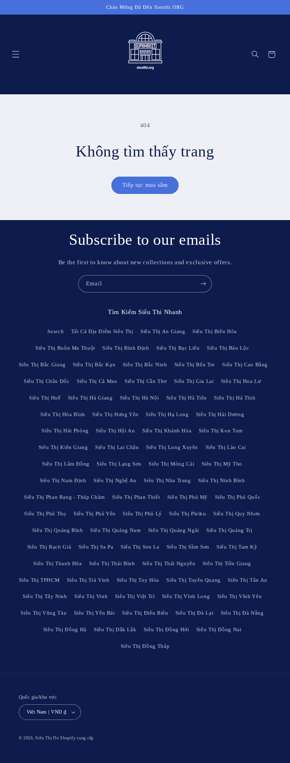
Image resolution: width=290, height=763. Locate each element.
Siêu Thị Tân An (247, 580)
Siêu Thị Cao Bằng (245, 364)
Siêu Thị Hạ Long (167, 414)
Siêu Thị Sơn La (140, 547)
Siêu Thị (43, 738)
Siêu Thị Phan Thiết (136, 497)
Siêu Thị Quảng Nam (115, 530)
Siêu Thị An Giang (162, 331)
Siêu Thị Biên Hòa (214, 331)
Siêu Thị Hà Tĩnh (234, 398)
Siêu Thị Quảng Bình (57, 530)
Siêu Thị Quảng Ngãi (173, 530)
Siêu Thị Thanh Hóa (57, 563)
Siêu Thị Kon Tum (221, 430)
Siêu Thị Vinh (91, 596)
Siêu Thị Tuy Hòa (138, 580)
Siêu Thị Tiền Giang (227, 563)
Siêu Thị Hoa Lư (241, 381)
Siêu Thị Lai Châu (117, 447)
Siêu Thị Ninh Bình (221, 480)
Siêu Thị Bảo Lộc (228, 348)
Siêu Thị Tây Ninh (45, 596)
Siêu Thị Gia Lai (194, 381)
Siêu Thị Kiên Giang (63, 447)
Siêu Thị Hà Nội (139, 398)
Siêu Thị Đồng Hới (166, 629)
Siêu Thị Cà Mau (97, 381)
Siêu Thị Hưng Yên (115, 414)
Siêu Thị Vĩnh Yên (239, 596)
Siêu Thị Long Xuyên (172, 447)
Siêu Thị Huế (45, 398)
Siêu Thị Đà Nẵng (242, 613)
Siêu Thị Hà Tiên (186, 398)
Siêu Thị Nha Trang (167, 480)
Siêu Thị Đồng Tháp (145, 646)
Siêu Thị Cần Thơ (145, 381)
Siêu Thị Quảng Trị (229, 530)
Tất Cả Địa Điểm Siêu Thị (102, 331)
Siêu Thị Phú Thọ (45, 513)
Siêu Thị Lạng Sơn (119, 464)
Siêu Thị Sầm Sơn (188, 547)
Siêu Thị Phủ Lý (142, 513)
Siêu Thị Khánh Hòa (166, 430)
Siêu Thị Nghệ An (115, 480)
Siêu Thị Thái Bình (112, 563)
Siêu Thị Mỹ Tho (222, 464)
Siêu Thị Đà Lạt (194, 613)
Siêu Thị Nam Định (63, 480)
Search (55, 331)
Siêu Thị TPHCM (39, 580)
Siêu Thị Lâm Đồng (65, 464)
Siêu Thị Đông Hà (65, 629)
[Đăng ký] (203, 283)
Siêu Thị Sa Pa (96, 547)
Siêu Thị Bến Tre (194, 364)
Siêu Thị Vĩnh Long (186, 596)
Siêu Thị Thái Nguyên (169, 563)
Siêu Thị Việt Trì (135, 596)
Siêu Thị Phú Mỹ (187, 497)
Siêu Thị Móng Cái (171, 464)
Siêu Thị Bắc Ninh (145, 364)
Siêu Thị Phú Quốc (238, 497)
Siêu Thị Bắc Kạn (94, 364)
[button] (15, 54)
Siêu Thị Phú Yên (95, 513)
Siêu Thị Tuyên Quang (193, 580)
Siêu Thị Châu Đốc (47, 381)
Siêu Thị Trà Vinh (88, 580)
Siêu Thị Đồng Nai (219, 629)
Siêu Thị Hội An (115, 430)
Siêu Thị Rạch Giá (49, 547)
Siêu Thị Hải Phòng (64, 430)
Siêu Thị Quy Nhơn (236, 513)
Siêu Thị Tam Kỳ (236, 547)
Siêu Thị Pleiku (187, 513)
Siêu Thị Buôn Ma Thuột (65, 348)
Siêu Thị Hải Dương (220, 414)
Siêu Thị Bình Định (125, 348)
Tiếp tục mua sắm (145, 185)
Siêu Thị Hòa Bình (62, 414)
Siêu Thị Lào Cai (225, 447)
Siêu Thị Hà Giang (90, 398)
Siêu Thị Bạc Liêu (178, 348)
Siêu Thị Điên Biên (145, 613)
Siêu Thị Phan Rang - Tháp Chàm (64, 497)
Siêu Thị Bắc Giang (42, 364)
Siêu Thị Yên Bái (94, 613)
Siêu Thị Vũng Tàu (43, 613)
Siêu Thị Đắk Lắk (115, 629)
